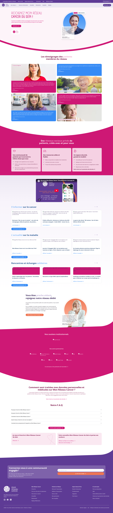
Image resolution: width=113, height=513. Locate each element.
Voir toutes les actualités (18, 257)
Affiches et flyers (49, 1)
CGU (88, 507)
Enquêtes (44, 5)
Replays (49, 5)
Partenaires (38, 1)
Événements (38, 5)
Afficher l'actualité (16, 253)
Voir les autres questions (55, 428)
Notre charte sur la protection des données (56, 399)
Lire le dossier (15, 225)
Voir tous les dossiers (18, 229)
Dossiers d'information (23, 5)
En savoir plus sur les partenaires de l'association (56, 366)
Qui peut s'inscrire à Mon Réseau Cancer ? (20, 413)
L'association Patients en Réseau (9, 1)
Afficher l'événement (17, 281)
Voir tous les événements (18, 285)
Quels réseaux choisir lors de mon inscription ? (21, 419)
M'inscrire (15, 26)
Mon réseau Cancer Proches (34, 315)
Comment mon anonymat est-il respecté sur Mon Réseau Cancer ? (26, 423)
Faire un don (20, 1)
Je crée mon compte (79, 473)
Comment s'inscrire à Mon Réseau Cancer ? (21, 416)
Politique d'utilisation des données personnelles (99, 507)
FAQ (43, 1)
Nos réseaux (13, 5)
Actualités (32, 5)
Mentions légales (83, 507)
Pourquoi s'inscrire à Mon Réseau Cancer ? (20, 409)
